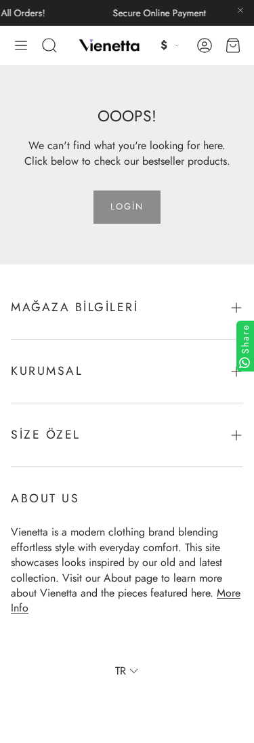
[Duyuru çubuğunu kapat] (240, 10)
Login (127, 206)
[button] (21, 45)
